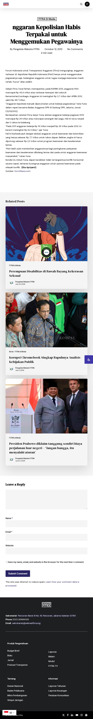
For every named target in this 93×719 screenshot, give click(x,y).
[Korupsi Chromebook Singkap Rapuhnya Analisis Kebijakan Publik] (46, 334)
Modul (51, 661)
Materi (51, 656)
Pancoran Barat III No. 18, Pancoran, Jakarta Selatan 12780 (46, 615)
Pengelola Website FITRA (26, 49)
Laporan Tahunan (57, 686)
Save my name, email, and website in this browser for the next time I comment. (46, 562)
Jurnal (10, 660)
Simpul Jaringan (15, 700)
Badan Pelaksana (15, 690)
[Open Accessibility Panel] (89, 359)
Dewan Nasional (15, 686)
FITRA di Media (47, 19)
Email (9, 532)
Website (10, 545)
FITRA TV (53, 666)
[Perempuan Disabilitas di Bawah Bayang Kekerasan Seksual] (46, 247)
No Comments (75, 49)
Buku (9, 655)
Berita (11, 352)
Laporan (52, 652)
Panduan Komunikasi (58, 695)
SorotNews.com (22, 171)
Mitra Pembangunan (17, 695)
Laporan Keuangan (57, 690)
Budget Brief (13, 651)
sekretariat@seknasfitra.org (26, 623)
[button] (87, 4)
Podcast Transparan (17, 665)
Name (9, 518)
